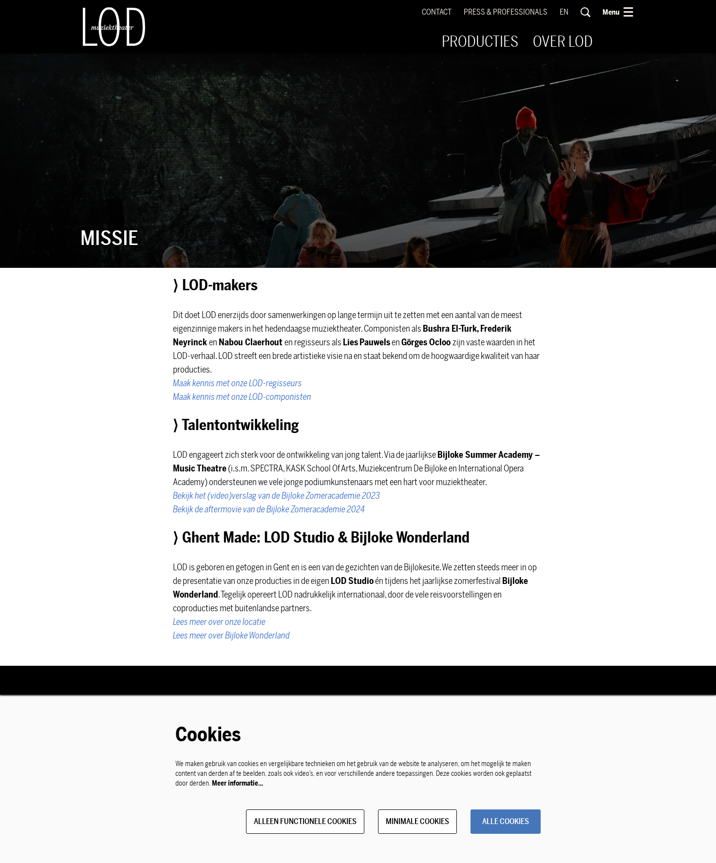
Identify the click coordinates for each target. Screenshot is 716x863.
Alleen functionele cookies (305, 821)
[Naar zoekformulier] (585, 12)
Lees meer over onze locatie (220, 622)
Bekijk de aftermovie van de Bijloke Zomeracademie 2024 (269, 509)
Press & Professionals (505, 12)
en (564, 12)
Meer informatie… (237, 783)
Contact (437, 12)
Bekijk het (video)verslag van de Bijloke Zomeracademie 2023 (276, 496)
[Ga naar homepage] (114, 27)
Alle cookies (505, 821)
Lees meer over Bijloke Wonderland (231, 635)
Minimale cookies (417, 821)
